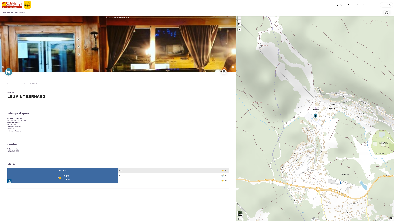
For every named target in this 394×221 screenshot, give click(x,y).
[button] (239, 24)
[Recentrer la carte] (239, 29)
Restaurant (20, 84)
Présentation (8, 13)
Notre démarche (353, 5)
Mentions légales (369, 5)
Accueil (12, 84)
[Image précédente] (3, 44)
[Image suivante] (233, 44)
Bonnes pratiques (338, 5)
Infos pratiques (20, 13)
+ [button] (239, 18)
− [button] (239, 21)
